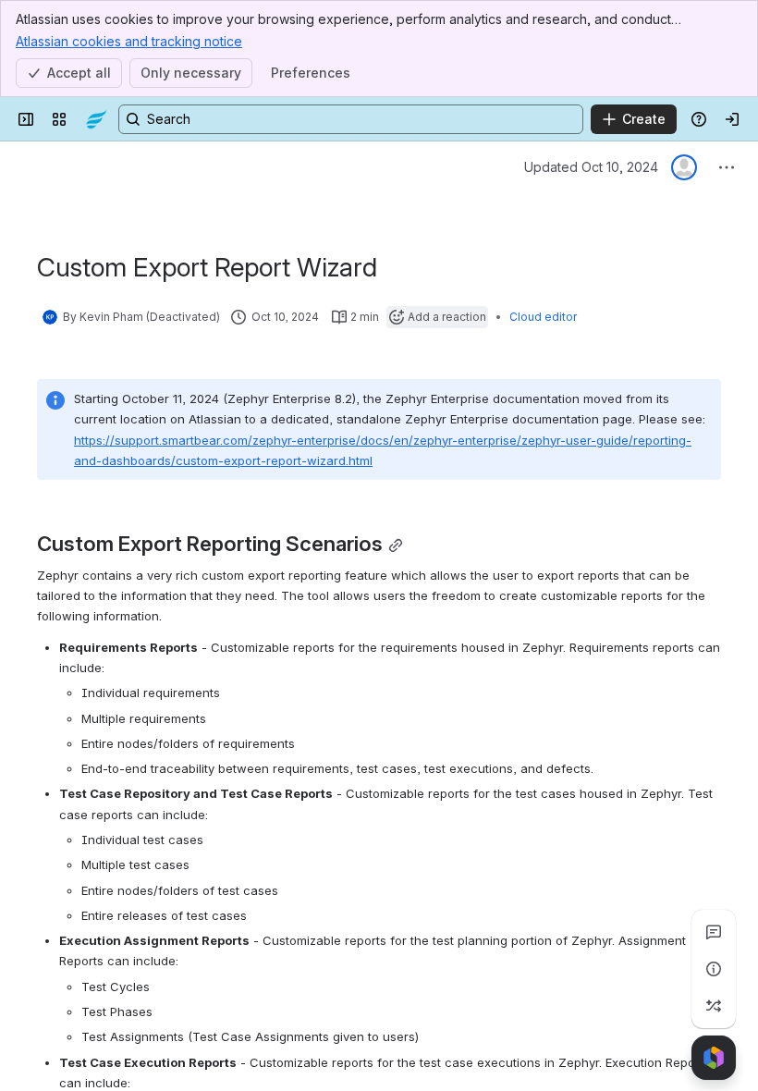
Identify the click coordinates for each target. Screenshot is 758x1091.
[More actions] (726, 167)
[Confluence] (96, 119)
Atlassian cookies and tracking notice (129, 41)
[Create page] (713, 1006)
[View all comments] (713, 932)
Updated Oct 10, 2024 (591, 167)
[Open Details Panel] (713, 969)
